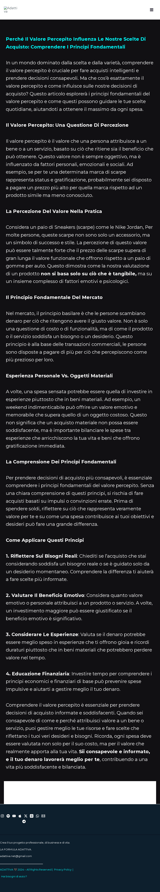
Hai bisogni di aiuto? (14, 876)
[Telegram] (24, 821)
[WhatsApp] (37, 816)
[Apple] (20, 816)
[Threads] (31, 816)
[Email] (43, 816)
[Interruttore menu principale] (151, 9)
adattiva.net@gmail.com (16, 856)
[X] (26, 816)
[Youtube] (14, 816)
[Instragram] (2, 816)
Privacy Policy (62, 869)
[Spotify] (8, 816)
